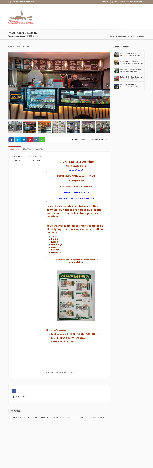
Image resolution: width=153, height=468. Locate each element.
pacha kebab (72, 417)
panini (81, 417)
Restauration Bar (121, 37)
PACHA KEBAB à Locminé (136, 37)
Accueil (111, 37)
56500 (15, 417)
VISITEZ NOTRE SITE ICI (76, 192)
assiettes (21, 417)
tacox (102, 417)
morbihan (63, 417)
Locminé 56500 (35, 160)
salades (96, 417)
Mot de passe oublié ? (136, 2)
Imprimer (76, 139)
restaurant (88, 417)
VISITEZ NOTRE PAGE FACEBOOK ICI (76, 198)
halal (35, 417)
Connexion (105, 2)
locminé (56, 417)
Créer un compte (119, 2)
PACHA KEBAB (21, 397)
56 (11, 417)
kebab (49, 417)
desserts (29, 417)
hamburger (42, 417)
